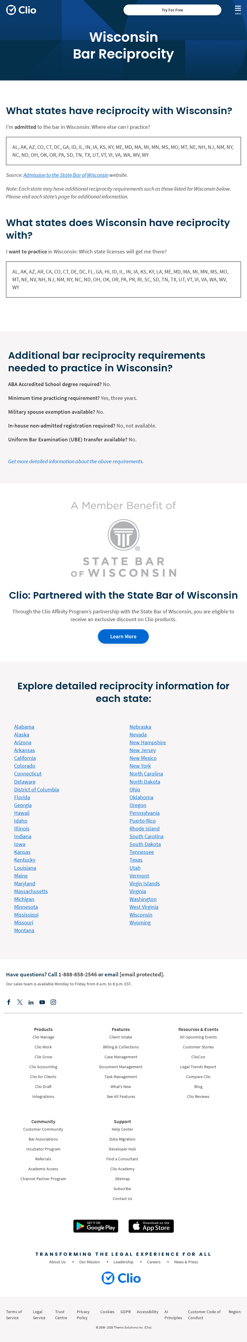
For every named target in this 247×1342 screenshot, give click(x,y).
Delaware (25, 781)
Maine (21, 875)
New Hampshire (148, 742)
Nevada (138, 734)
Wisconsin (141, 914)
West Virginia (144, 906)
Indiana (22, 836)
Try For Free (172, 10)
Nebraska (140, 726)
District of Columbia (36, 789)
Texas (136, 859)
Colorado (24, 765)
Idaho (20, 820)
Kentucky (24, 859)
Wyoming (140, 922)
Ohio (135, 789)
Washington (143, 899)
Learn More (123, 636)
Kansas (22, 851)
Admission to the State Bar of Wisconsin (65, 174)
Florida (22, 797)
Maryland (24, 883)
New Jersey (143, 750)
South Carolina (147, 836)
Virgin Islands (145, 883)
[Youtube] (42, 1002)
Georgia (23, 805)
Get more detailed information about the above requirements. (76, 461)
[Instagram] (53, 1002)
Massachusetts (31, 891)
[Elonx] (20, 1002)
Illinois (22, 828)
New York (140, 765)
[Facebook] (8, 1002)
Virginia (138, 891)
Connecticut (28, 773)
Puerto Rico (143, 820)
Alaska (21, 734)
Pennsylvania (145, 812)
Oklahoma (141, 797)
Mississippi (26, 914)
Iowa (19, 844)
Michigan (24, 899)
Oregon (138, 805)
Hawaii (22, 812)
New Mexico (143, 757)
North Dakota (145, 781)
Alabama (24, 726)
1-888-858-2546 (77, 974)
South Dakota (145, 844)
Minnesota (26, 906)
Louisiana (25, 867)
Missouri (23, 922)
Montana (24, 930)
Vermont (139, 875)
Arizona (22, 742)
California (25, 757)
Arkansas (24, 750)
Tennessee (142, 851)
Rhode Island (145, 828)
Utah (135, 867)
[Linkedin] (31, 1002)
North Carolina (146, 773)
